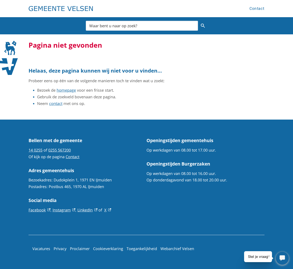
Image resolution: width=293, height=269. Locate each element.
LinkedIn (87, 210)
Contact (256, 8)
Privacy (60, 248)
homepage (66, 90)
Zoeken (203, 26)
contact (55, 103)
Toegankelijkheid (142, 248)
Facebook (39, 210)
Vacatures (41, 248)
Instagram (64, 210)
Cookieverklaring (108, 248)
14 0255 (35, 150)
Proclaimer (80, 248)
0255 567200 (59, 150)
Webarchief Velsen (177, 248)
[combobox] (142, 25)
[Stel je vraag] (282, 258)
